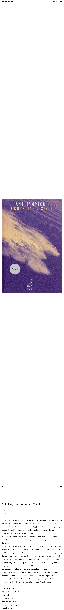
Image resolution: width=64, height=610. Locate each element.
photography (16, 605)
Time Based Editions (15, 592)
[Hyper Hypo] (8, 1)
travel (22, 605)
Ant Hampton (10, 588)
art (10, 605)
